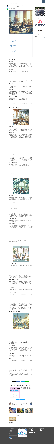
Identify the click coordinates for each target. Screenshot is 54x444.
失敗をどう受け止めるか (13, 40)
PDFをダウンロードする (20, 399)
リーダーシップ (18, 5)
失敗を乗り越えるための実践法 (14, 45)
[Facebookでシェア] (7, 6)
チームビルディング (14, 5)
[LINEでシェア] (7, 9)
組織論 (24, 5)
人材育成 (22, 5)
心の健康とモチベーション (13, 47)
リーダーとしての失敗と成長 (14, 50)
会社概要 (9, 433)
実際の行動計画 (12, 46)
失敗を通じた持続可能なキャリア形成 (14, 52)
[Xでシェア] (7, 5)
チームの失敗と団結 (13, 51)
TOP (9, 432)
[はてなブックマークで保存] (7, 8)
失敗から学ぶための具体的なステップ (14, 41)
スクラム (10, 5)
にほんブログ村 (10, 438)
